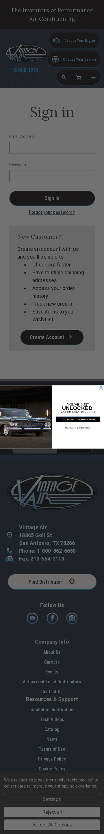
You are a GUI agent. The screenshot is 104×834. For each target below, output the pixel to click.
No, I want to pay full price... (78, 428)
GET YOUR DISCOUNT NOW (78, 419)
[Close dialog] (101, 388)
